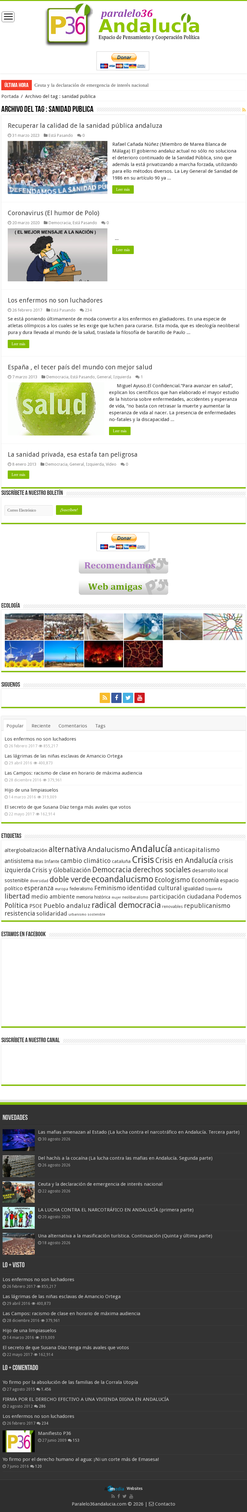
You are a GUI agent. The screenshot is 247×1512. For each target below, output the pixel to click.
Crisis (143, 859)
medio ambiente (53, 896)
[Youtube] (139, 698)
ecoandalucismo (122, 879)
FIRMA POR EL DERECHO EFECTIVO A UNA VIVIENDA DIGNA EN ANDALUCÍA (86, 1399)
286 (42, 1406)
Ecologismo (172, 880)
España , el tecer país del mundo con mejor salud (80, 367)
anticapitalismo (196, 850)
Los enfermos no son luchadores (55, 300)
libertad (17, 896)
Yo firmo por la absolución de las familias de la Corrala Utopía (70, 1382)
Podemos (229, 896)
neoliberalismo (135, 897)
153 (76, 1440)
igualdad (193, 888)
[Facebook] (116, 698)
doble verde (70, 879)
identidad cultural (154, 888)
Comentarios (73, 726)
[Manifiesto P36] (19, 1441)
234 (88, 310)
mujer (116, 897)
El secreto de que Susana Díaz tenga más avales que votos (68, 807)
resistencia (20, 913)
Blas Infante (47, 861)
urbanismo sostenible (87, 914)
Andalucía (151, 848)
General (104, 376)
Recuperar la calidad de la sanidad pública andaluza (85, 125)
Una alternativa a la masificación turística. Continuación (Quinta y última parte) (125, 1236)
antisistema (19, 861)
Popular (14, 726)
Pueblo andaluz (66, 906)
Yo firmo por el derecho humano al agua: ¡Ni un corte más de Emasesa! (81, 1459)
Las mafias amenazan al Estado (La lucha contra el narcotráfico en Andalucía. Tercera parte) (139, 1132)
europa (61, 889)
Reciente (41, 726)
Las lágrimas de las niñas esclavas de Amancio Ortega (64, 756)
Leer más (123, 189)
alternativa (67, 849)
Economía (205, 880)
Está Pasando (61, 135)
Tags (100, 726)
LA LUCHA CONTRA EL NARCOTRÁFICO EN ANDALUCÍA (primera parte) (116, 1210)
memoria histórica (93, 897)
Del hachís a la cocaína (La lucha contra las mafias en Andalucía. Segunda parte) (125, 1158)
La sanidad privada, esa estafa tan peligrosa (73, 454)
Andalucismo (108, 849)
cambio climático (85, 861)
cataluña (121, 861)
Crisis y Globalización (61, 870)
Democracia (60, 222)
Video (111, 464)
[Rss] (105, 698)
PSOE (35, 906)
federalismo (81, 888)
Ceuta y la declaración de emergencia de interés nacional (91, 85)
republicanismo (207, 906)
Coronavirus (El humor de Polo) (53, 213)
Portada (10, 96)
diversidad (39, 881)
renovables (172, 906)
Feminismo (110, 888)
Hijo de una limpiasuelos (31, 790)
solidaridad (51, 913)
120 (38, 1466)
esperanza (39, 888)
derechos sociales (162, 869)
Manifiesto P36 (54, 1433)
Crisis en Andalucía (186, 860)
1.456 (46, 1389)
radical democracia (126, 905)
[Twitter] (128, 698)
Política (16, 905)
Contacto (164, 1504)
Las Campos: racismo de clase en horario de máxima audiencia (73, 773)
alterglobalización (26, 850)
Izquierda (122, 376)
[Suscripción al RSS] (244, 109)
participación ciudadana (182, 896)
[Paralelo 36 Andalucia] (123, 23)
